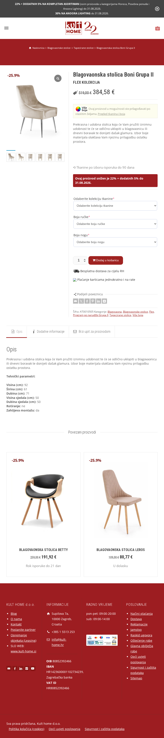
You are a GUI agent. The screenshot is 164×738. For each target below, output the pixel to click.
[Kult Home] (82, 28)
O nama (16, 619)
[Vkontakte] (104, 301)
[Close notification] (157, 8)
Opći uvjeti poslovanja (64, 729)
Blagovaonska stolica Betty (43, 550)
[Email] (75, 301)
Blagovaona (115, 311)
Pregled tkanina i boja (111, 114)
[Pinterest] (92, 301)
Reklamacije (139, 624)
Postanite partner (23, 630)
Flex (151, 311)
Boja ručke (81, 217)
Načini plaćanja (141, 614)
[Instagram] (26, 668)
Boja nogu (81, 235)
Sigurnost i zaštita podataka (104, 729)
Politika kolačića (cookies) (26, 729)
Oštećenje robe (141, 641)
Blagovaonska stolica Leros (121, 550)
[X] (81, 301)
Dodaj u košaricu (107, 260)
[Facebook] (87, 301)
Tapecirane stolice (120, 315)
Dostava (136, 619)
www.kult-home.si (23, 651)
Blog (14, 614)
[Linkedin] (98, 301)
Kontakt (16, 624)
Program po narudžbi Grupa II (90, 315)
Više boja (138, 315)
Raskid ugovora (141, 635)
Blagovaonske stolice (135, 311)
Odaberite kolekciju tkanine (93, 199)
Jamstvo (136, 630)
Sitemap (136, 678)
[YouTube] (32, 668)
